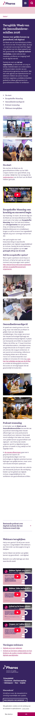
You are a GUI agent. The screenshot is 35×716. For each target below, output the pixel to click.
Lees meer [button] (25, 708)
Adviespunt (8, 683)
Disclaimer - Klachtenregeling (15, 680)
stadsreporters (8, 177)
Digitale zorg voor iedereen (12, 648)
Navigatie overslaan (8, 2)
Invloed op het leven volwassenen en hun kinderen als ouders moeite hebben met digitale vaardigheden (17, 653)
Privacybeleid (8, 678)
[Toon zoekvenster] (32, 3)
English (22, 683)
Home (5, 16)
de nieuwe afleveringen (13, 452)
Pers (16, 683)
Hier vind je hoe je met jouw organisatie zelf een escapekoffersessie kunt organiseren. (17, 267)
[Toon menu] (25, 3)
